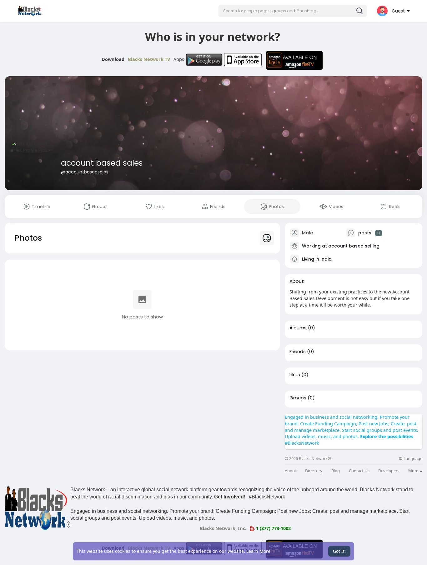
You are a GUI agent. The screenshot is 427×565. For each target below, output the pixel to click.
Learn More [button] (258, 551)
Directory (313, 471)
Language (412, 459)
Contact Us (359, 471)
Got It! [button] (339, 551)
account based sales (102, 163)
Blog (335, 471)
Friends (297, 351)
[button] (293, 11)
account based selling (353, 246)
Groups (297, 397)
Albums (298, 327)
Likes (294, 374)
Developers (388, 471)
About (290, 471)
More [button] (413, 470)
